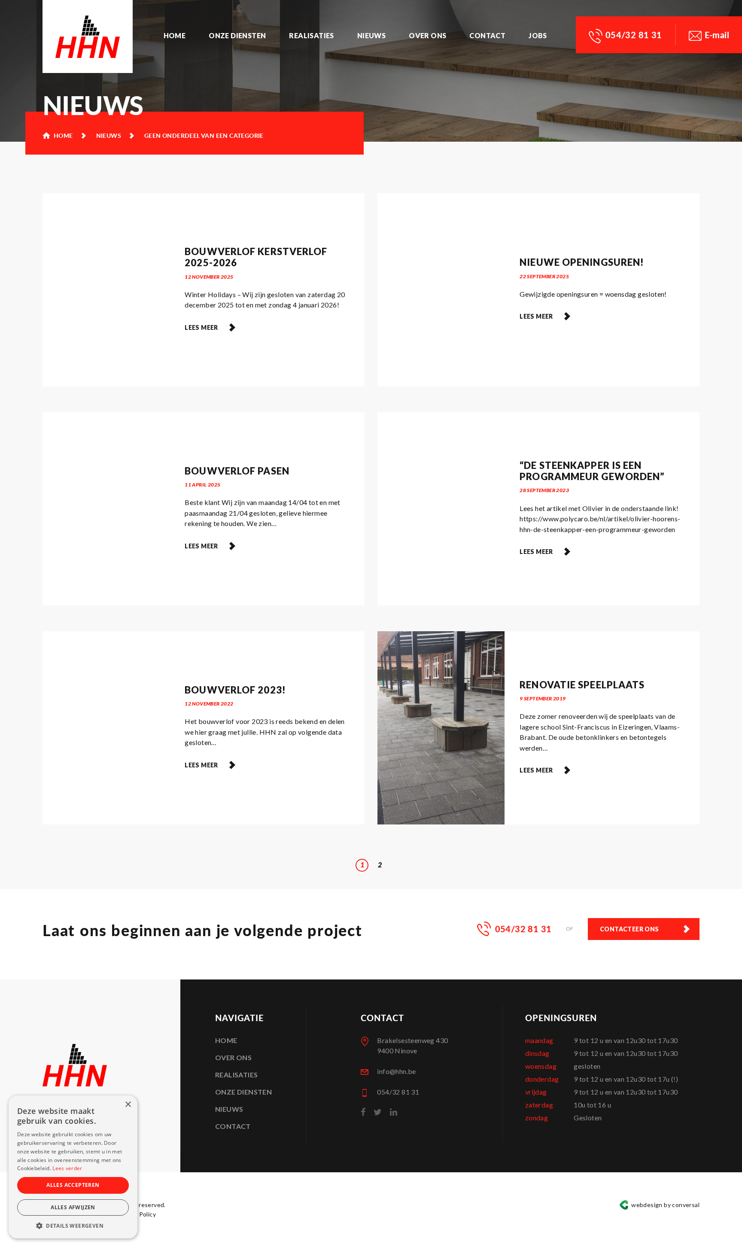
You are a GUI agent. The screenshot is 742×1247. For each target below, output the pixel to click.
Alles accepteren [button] (72, 1185)
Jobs (538, 35)
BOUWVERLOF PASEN (237, 471)
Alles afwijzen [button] (73, 1207)
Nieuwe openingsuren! (582, 262)
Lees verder (67, 1168)
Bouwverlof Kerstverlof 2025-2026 (256, 257)
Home (175, 35)
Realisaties (311, 35)
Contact (487, 35)
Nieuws (371, 35)
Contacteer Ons (629, 929)
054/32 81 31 (633, 35)
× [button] (128, 1104)
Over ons (427, 35)
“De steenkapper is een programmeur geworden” (592, 470)
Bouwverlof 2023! (235, 690)
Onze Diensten (237, 35)
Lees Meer (201, 327)
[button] (73, 1225)
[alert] (73, 1166)
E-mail (717, 35)
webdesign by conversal (665, 1204)
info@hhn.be (396, 1071)
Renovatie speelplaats (582, 684)
